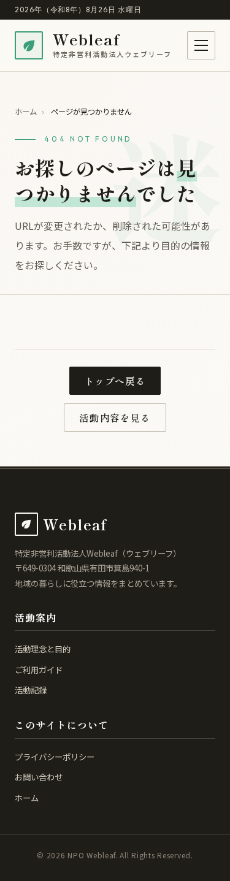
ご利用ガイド (39, 669)
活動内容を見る (114, 418)
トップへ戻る (115, 381)
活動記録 (31, 690)
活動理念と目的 (43, 649)
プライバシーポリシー (54, 756)
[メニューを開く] (201, 45)
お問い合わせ (39, 777)
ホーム (26, 111)
